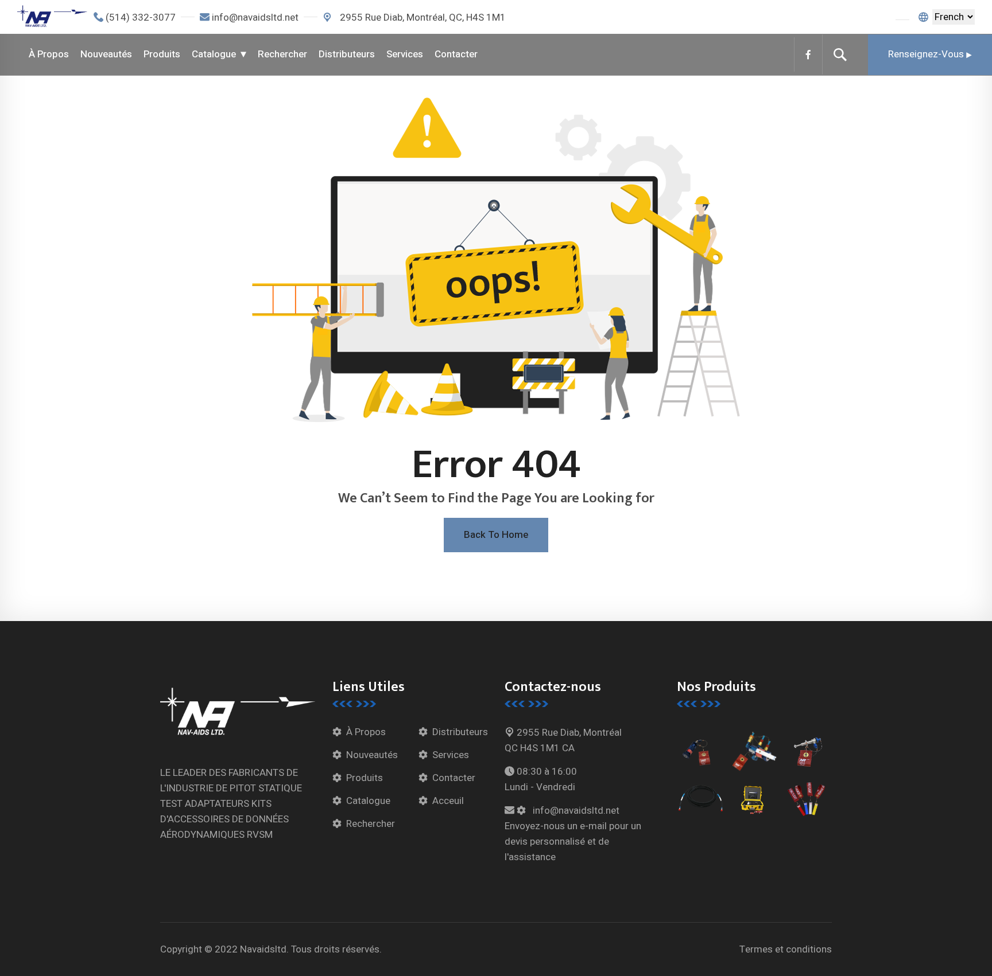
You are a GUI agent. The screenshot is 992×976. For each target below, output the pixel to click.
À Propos (49, 54)
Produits (162, 54)
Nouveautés (106, 54)
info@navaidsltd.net (255, 17)
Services (404, 54)
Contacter (456, 54)
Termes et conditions (785, 949)
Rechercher (282, 54)
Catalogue (214, 54)
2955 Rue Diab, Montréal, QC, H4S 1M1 (422, 17)
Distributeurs (347, 54)
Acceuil (448, 801)
